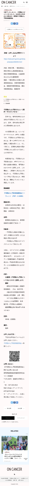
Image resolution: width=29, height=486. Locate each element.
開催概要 (8, 103)
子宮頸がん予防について (14, 478)
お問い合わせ (21, 480)
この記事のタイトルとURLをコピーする (14, 29)
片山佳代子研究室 (4, 478)
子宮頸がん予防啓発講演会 (13, 343)
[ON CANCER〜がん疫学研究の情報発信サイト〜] (8, 2)
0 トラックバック (21, 418)
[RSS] (14, 474)
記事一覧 (15, 480)
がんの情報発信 (8, 480)
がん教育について (24, 478)
